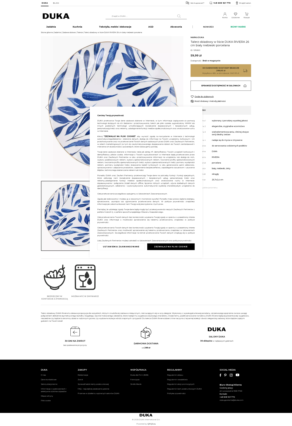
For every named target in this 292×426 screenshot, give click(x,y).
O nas (43, 375)
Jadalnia (57, 32)
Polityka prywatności (176, 393)
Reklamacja (83, 375)
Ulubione (235, 17)
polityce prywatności (175, 201)
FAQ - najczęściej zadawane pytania (93, 389)
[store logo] (56, 16)
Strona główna (47, 32)
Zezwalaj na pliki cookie (171, 246)
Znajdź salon (245, 3)
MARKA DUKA (197, 37)
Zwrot (80, 379)
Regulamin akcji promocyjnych (181, 384)
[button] (47, 107)
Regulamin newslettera (177, 379)
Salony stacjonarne (49, 384)
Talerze (80, 32)
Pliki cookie (46, 400)
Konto (225, 17)
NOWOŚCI (208, 27)
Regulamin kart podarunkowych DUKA (184, 389)
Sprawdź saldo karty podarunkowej (93, 384)
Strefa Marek (135, 384)
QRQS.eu (151, 424)
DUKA (45, 3)
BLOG (56, 3)
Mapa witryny (47, 396)
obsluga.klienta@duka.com (231, 400)
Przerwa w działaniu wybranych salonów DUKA (98, 393)
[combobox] (146, 16)
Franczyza (134, 379)
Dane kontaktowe (48, 379)
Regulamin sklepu (175, 375)
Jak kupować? (197, 3)
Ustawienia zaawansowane (121, 246)
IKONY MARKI (238, 26)
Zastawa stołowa (69, 32)
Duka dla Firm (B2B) (139, 375)
